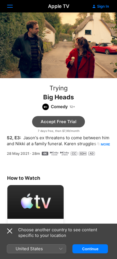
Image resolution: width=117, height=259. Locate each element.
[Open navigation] (13, 6)
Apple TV (58, 6)
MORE (105, 144)
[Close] (9, 231)
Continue (90, 249)
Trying (58, 88)
